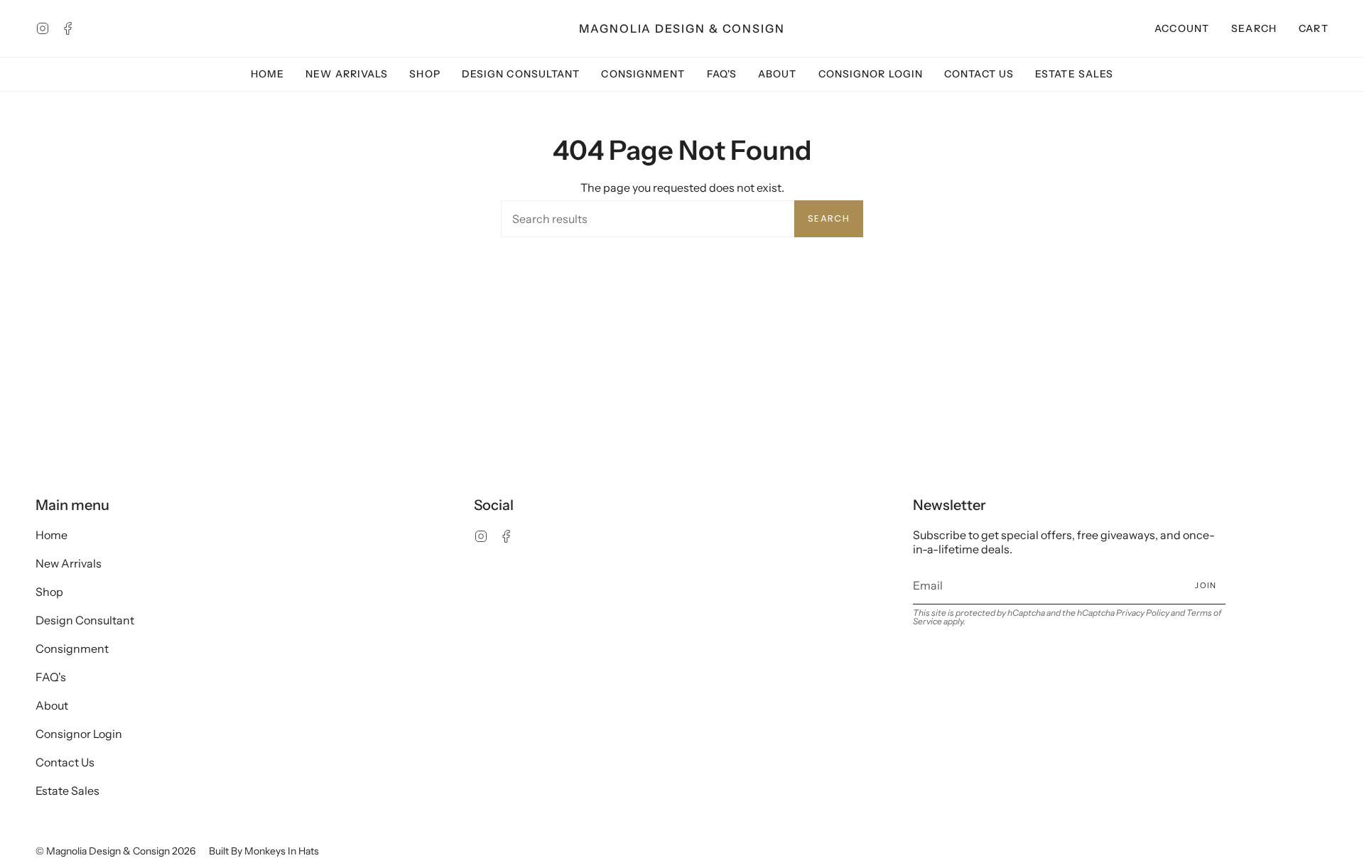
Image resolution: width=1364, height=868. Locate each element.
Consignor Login (79, 734)
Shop (49, 592)
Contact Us (65, 762)
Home (51, 535)
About (52, 705)
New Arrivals (69, 563)
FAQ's (51, 677)
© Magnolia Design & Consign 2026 (115, 851)
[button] (1254, 28)
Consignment (72, 648)
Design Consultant (85, 620)
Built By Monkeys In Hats (264, 851)
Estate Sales (67, 790)
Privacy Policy (1142, 612)
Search (829, 218)
